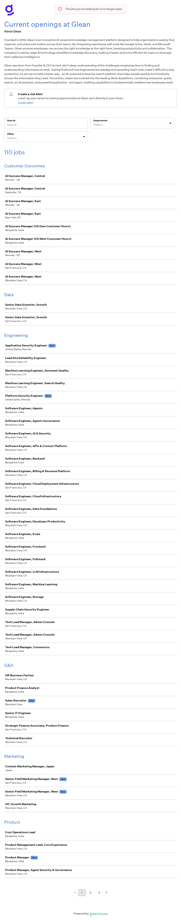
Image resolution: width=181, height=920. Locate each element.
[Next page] (106, 892)
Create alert (25, 102)
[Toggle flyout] (170, 123)
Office (10, 133)
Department (100, 120)
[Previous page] (74, 892)
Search (11, 120)
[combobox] (93, 125)
